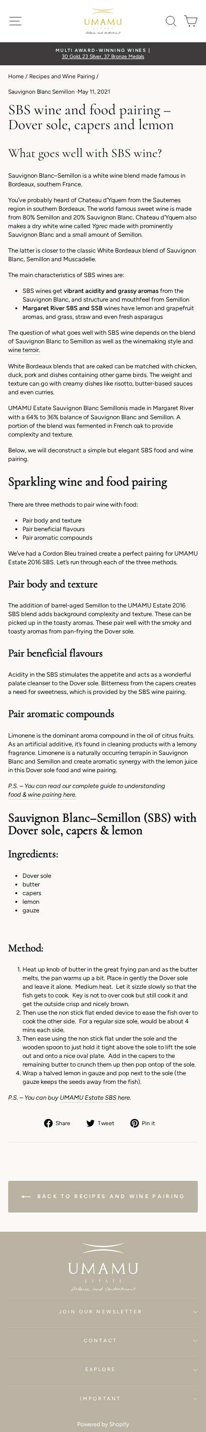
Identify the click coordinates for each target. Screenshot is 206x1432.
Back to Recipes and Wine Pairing (109, 1196)
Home (16, 76)
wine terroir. (24, 349)
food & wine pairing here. (42, 794)
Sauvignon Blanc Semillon (41, 91)
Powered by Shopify (103, 1424)
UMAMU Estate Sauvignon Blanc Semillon (66, 408)
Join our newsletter (101, 1312)
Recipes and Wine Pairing (62, 76)
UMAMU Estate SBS (88, 1097)
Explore (100, 1369)
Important (100, 1399)
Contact (100, 1340)
